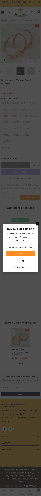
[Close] (37, 223)
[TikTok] (22, 261)
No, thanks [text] (22, 267)
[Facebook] (18, 261)
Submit (20, 254)
